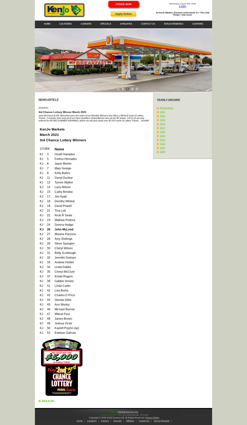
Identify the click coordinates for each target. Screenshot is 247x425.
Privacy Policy (152, 418)
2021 (162, 116)
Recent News (166, 108)
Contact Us (148, 24)
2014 (162, 136)
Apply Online (123, 13)
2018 (162, 124)
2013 (162, 140)
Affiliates (126, 24)
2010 (162, 148)
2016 (162, 132)
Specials (105, 24)
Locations (65, 24)
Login (182, 6)
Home (47, 24)
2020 (162, 120)
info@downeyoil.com (128, 412)
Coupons (197, 24)
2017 (162, 128)
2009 (162, 152)
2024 (162, 112)
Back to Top (48, 401)
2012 (162, 144)
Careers (86, 24)
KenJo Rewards (173, 24)
